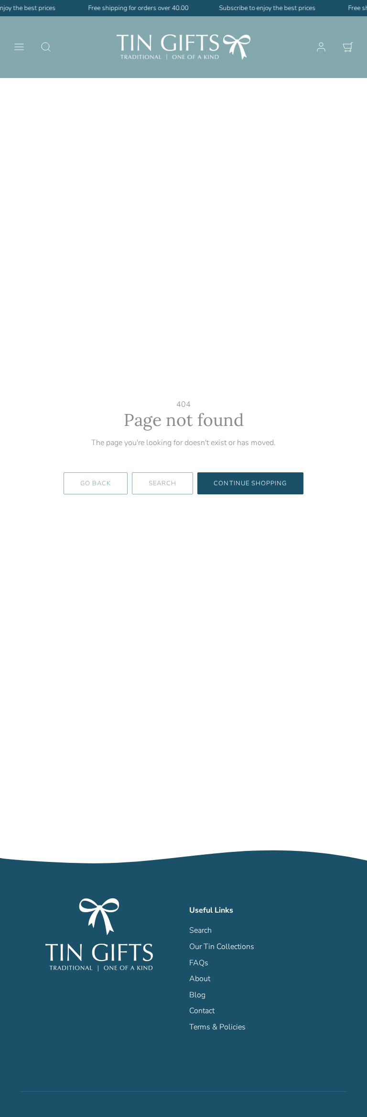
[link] (321, 46)
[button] (19, 46)
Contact (202, 1010)
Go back (95, 483)
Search (200, 930)
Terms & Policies (217, 1027)
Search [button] (162, 483)
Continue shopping (250, 483)
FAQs (198, 963)
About (199, 978)
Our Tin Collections (221, 946)
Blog (197, 995)
